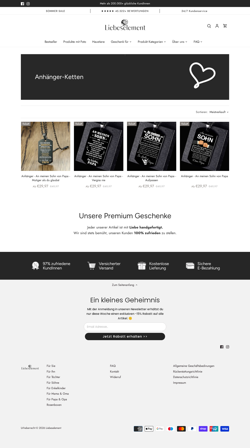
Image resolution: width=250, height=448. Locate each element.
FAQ (113, 366)
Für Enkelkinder (56, 388)
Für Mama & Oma (58, 394)
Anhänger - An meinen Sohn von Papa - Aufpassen (151, 178)
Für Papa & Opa (57, 399)
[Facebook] (22, 3)
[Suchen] (209, 26)
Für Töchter (53, 377)
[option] (55, 11)
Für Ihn (51, 371)
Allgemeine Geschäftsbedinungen (193, 366)
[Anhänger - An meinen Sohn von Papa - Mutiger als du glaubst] (45, 146)
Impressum (179, 383)
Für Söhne (53, 383)
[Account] (217, 26)
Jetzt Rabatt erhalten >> (125, 336)
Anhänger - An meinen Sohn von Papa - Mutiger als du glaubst (45, 178)
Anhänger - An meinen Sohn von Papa (204, 176)
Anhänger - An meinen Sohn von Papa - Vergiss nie (98, 178)
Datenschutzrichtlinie (185, 377)
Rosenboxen (54, 405)
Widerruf (115, 377)
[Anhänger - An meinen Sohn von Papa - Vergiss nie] (98, 146)
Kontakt (114, 371)
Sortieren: (202, 112)
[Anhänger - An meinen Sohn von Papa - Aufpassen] (151, 146)
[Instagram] (28, 3)
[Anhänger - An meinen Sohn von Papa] (204, 146)
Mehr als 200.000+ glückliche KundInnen (125, 3)
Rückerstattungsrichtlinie (187, 371)
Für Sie (51, 366)
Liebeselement (53, 428)
